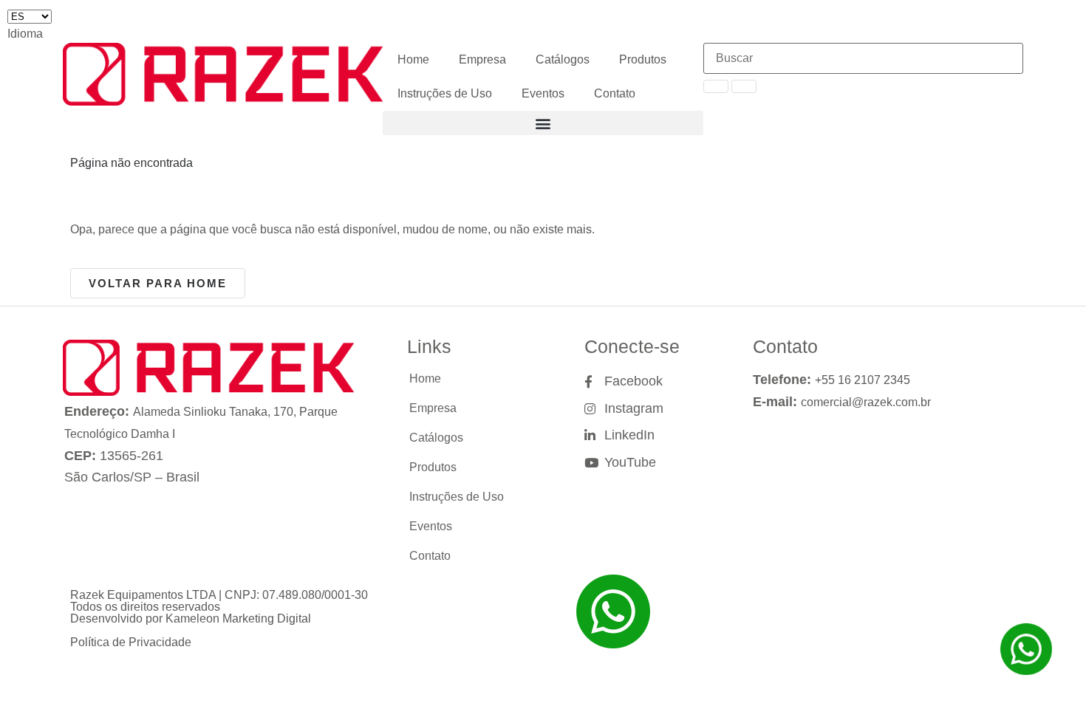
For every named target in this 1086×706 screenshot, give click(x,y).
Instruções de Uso (444, 93)
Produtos (642, 59)
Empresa (482, 59)
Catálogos (563, 59)
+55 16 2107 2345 (862, 380)
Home (413, 59)
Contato (614, 93)
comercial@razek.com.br (866, 402)
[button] (543, 123)
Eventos (543, 93)
